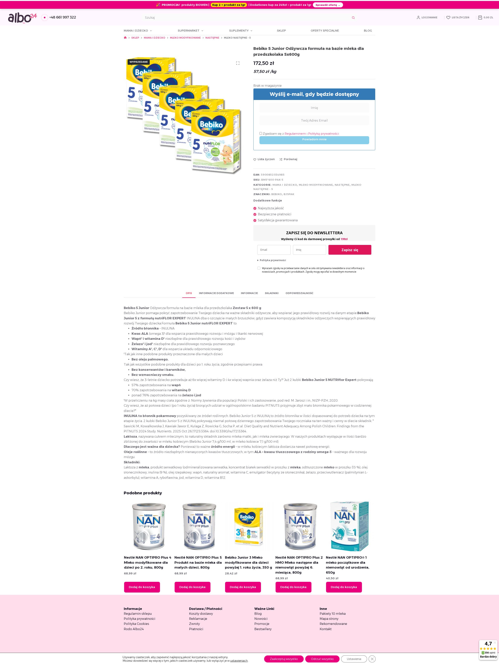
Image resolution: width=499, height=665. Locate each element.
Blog (368, 30)
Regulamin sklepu (138, 614)
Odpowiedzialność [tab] (299, 293)
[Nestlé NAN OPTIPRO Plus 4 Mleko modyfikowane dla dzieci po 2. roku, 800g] (148, 526)
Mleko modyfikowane (316, 184)
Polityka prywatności (273, 260)
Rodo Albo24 (134, 629)
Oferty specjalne (325, 30)
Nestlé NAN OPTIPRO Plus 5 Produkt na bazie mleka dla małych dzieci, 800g (198, 562)
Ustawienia (354, 659)
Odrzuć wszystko (322, 659)
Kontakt (326, 629)
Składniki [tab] (272, 293)
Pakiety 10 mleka (333, 614)
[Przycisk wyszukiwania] (353, 17)
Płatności (196, 629)
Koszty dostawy (201, 614)
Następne (342, 184)
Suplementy (239, 30)
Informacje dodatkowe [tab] (216, 293)
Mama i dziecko (136, 30)
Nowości (261, 619)
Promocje (261, 624)
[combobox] (246, 17)
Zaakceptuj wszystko (284, 659)
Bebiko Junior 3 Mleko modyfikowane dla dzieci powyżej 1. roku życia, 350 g (248, 562)
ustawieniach (239, 660)
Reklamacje (198, 619)
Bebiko (276, 194)
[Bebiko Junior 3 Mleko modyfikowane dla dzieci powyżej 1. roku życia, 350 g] (249, 526)
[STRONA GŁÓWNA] (125, 37)
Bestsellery (263, 629)
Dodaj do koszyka (142, 587)
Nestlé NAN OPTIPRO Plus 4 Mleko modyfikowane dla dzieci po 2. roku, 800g (147, 562)
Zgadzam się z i (300, 133)
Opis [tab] (189, 293)
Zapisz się (350, 249)
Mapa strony (329, 619)
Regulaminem (296, 133)
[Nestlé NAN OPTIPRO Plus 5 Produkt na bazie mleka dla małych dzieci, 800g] (199, 526)
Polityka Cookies (136, 624)
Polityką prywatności (323, 133)
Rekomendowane (333, 624)
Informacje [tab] (249, 293)
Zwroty (194, 624)
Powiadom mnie (314, 139)
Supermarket (188, 30)
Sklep (281, 30)
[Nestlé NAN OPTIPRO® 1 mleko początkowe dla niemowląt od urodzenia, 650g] (350, 526)
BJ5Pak (289, 194)
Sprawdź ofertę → (328, 4)
